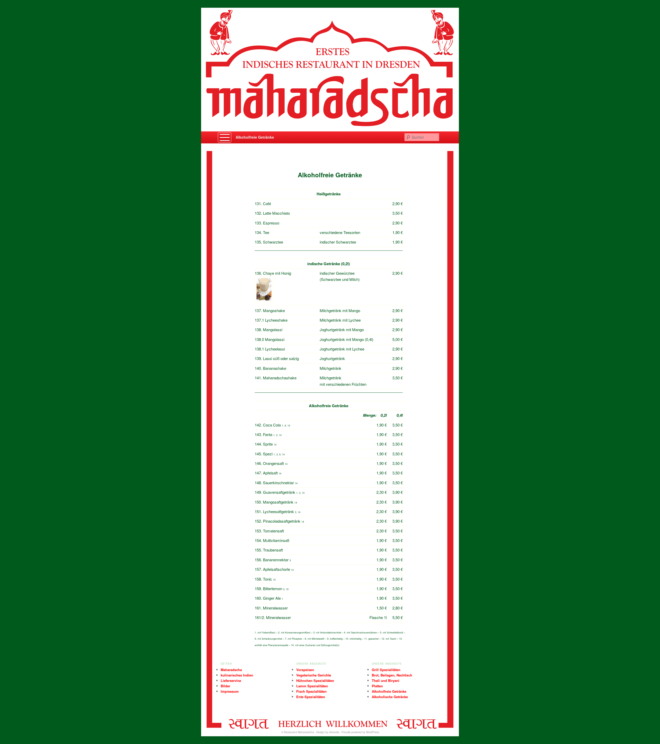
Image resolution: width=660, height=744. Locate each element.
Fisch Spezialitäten (311, 691)
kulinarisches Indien (237, 675)
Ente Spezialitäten (310, 696)
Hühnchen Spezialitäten (315, 680)
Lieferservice (231, 680)
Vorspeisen (305, 669)
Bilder (225, 685)
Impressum (230, 691)
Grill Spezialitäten (386, 669)
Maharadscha (231, 669)
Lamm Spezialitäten (312, 685)
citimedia (334, 732)
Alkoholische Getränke (390, 696)
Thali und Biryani (385, 680)
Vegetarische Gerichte (313, 675)
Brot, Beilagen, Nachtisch (392, 675)
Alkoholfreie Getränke (255, 137)
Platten (377, 685)
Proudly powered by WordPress (360, 732)
